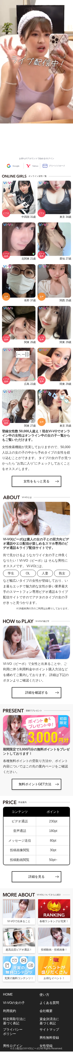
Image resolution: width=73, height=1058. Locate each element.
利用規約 (9, 1011)
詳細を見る (36, 876)
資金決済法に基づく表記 (49, 1021)
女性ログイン (13, 1054)
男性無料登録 (49, 1037)
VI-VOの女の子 (14, 1002)
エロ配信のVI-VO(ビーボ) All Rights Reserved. (37, 1048)
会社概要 (46, 1011)
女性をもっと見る (36, 481)
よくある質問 (49, 1002)
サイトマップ (49, 1029)
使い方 (44, 994)
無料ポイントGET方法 (35, 784)
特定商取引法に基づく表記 (14, 1021)
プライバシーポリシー (13, 1031)
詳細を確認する (36, 692)
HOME (8, 994)
